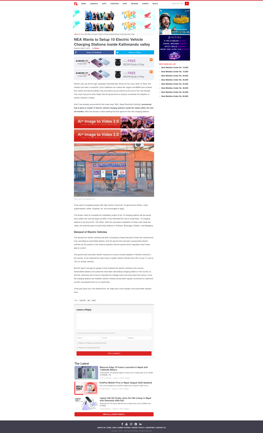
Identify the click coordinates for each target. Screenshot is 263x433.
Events (145, 3)
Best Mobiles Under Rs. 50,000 (174, 92)
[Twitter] (136, 424)
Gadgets (94, 3)
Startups (114, 3)
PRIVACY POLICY (138, 427)
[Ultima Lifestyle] (174, 60)
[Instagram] (131, 424)
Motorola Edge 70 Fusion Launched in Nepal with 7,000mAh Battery (124, 368)
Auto (104, 3)
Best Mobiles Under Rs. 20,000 (174, 75)
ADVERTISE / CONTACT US (156, 427)
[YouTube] (126, 424)
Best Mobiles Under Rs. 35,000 (174, 84)
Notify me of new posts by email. (89, 348)
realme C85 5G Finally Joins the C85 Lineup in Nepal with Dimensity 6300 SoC (125, 399)
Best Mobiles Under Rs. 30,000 (174, 79)
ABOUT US (101, 427)
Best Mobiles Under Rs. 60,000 (174, 96)
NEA (89, 300)
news (93, 300)
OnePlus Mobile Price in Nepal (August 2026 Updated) (125, 382)
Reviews (134, 3)
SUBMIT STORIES (124, 427)
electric (82, 300)
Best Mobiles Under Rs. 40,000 (174, 88)
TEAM (109, 427)
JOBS (114, 427)
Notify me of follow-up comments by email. (93, 343)
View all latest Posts (114, 414)
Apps (125, 3)
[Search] (187, 3)
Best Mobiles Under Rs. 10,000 (174, 67)
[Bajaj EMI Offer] (174, 34)
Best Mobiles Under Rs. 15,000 (174, 71)
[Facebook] (122, 424)
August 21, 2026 (118, 378)
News (83, 3)
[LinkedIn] (140, 424)
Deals (155, 3)
